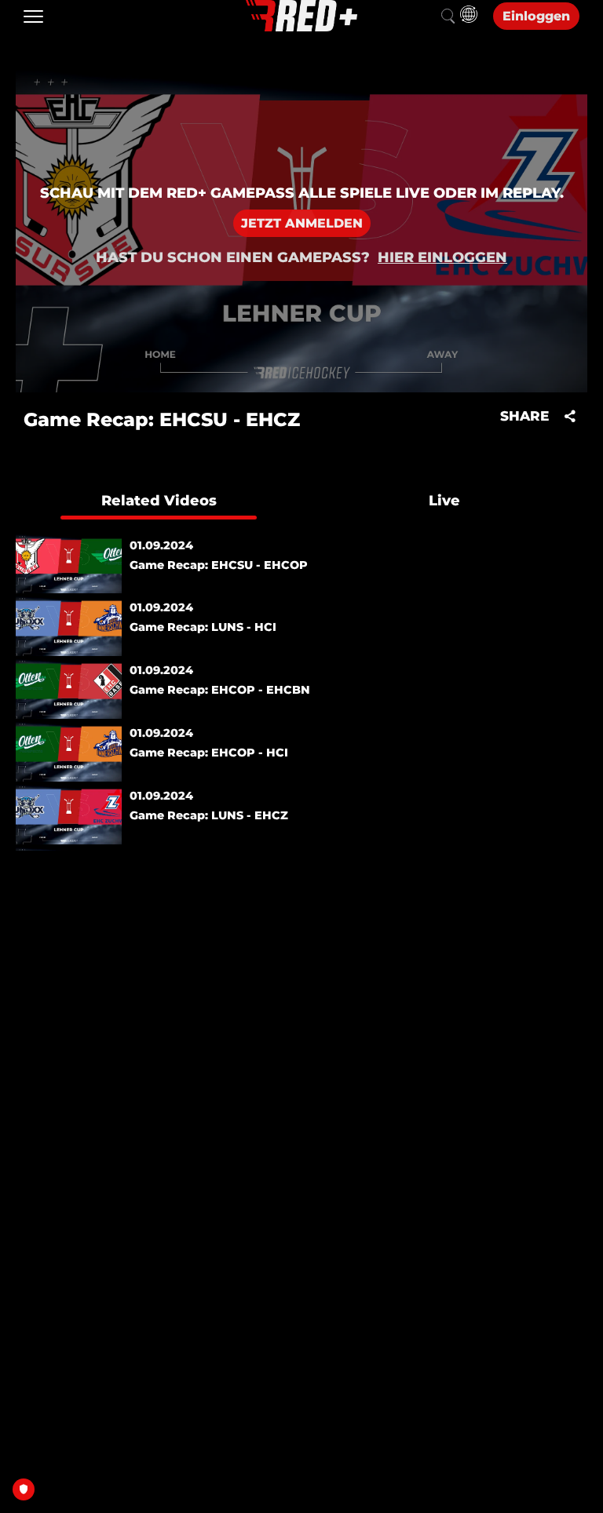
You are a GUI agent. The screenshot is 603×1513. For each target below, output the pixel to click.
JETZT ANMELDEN (302, 223)
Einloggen (536, 16)
